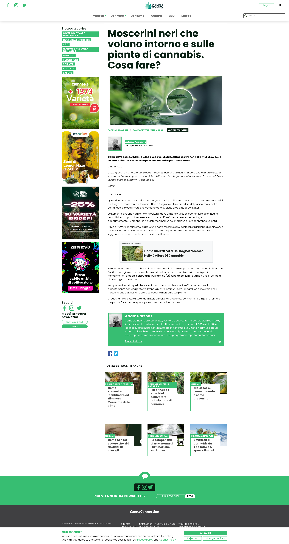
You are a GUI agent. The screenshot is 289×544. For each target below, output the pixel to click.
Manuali (68, 55)
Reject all (192, 538)
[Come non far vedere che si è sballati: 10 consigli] (123, 435)
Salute (67, 72)
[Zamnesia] (80, 103)
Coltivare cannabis (149, 526)
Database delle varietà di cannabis (157, 524)
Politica (69, 68)
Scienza (68, 63)
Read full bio (133, 341)
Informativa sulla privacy (192, 526)
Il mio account (128, 526)
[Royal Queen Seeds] (80, 212)
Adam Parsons (135, 142)
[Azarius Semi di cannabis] (80, 157)
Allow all (205, 533)
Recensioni (70, 59)
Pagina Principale (118, 130)
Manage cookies (215, 538)
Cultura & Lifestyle (76, 39)
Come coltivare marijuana (74, 34)
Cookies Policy (167, 539)
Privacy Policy (145, 539)
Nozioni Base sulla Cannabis (75, 49)
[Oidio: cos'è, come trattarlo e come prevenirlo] (208, 383)
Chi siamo (125, 524)
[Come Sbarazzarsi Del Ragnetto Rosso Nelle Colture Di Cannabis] (132, 253)
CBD (65, 44)
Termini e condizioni (189, 524)
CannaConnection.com (154, 5)
